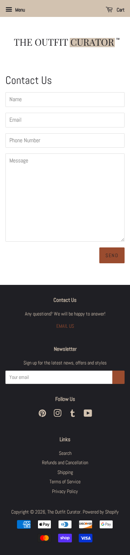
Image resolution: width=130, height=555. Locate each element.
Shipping (65, 472)
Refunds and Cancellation (65, 463)
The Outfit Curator (64, 512)
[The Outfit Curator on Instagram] (57, 415)
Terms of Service (65, 482)
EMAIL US (65, 326)
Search (65, 453)
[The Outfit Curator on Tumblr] (73, 415)
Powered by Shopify (101, 512)
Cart (120, 9)
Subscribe (118, 377)
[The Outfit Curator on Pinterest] (42, 415)
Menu (19, 9)
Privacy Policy (65, 491)
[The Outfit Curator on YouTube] (88, 415)
